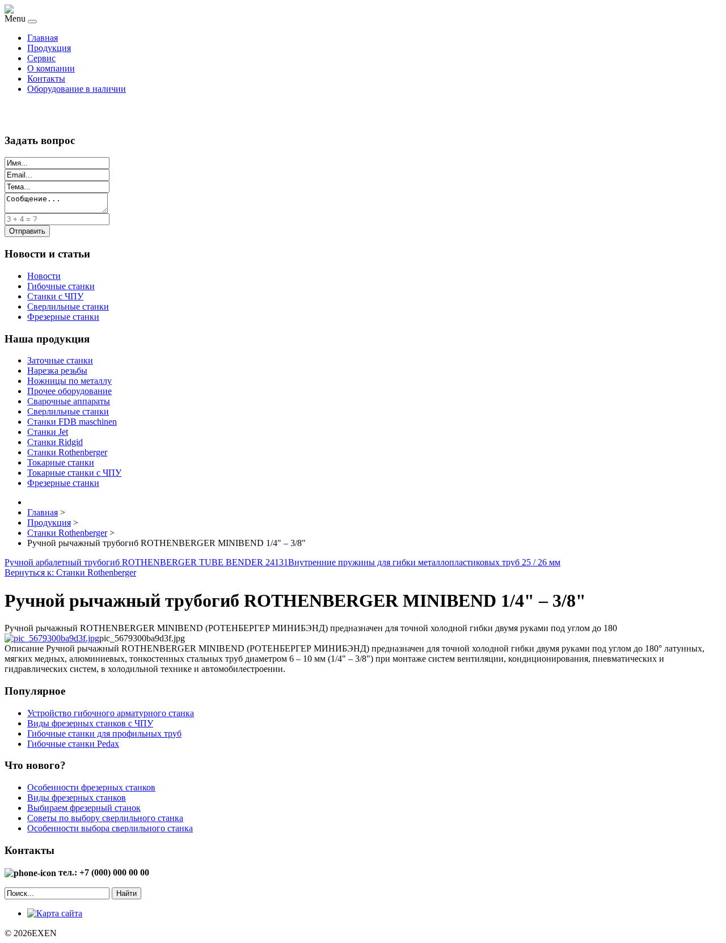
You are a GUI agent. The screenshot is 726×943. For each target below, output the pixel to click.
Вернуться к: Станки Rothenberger (70, 572)
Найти (126, 893)
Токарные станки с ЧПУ (74, 472)
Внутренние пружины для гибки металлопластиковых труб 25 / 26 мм (424, 562)
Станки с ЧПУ (55, 296)
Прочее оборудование (69, 391)
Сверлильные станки (68, 306)
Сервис (41, 58)
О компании (51, 68)
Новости (44, 276)
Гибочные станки (61, 286)
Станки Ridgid (55, 442)
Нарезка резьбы (57, 370)
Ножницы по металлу (69, 381)
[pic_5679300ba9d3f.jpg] (52, 638)
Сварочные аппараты (68, 401)
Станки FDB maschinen (72, 421)
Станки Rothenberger (67, 452)
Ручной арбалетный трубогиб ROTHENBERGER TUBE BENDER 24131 (146, 562)
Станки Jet (47, 432)
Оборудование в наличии (76, 89)
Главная (42, 38)
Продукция (49, 48)
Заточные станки (60, 360)
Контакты (46, 78)
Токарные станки (60, 462)
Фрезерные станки (63, 317)
